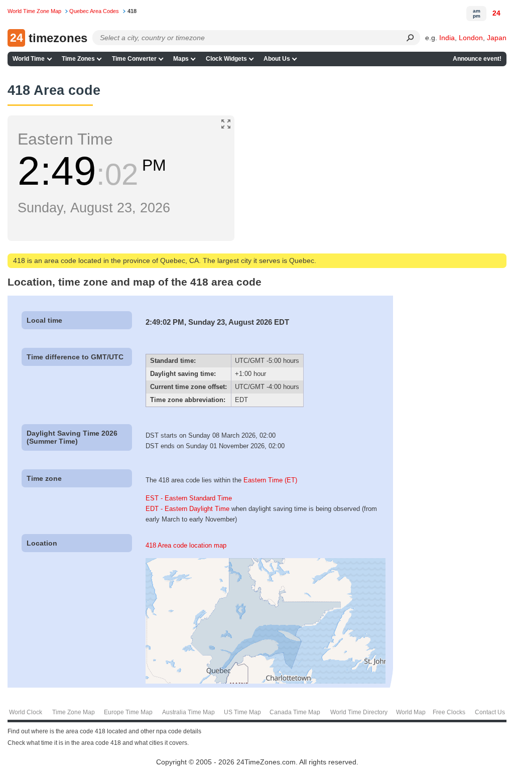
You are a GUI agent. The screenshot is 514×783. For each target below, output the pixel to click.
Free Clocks (449, 712)
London (471, 38)
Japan (496, 38)
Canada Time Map (295, 712)
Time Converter (134, 58)
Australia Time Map (188, 712)
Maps (181, 58)
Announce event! (477, 58)
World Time (29, 58)
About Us (277, 58)
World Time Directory (359, 712)
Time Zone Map (73, 712)
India (447, 38)
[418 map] (266, 681)
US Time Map (242, 712)
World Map (411, 712)
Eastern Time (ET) (270, 480)
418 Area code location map (186, 545)
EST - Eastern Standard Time (189, 498)
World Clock (25, 712)
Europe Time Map (128, 712)
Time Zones (78, 58)
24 (496, 13)
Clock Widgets (226, 58)
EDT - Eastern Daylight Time (187, 508)
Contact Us (490, 712)
